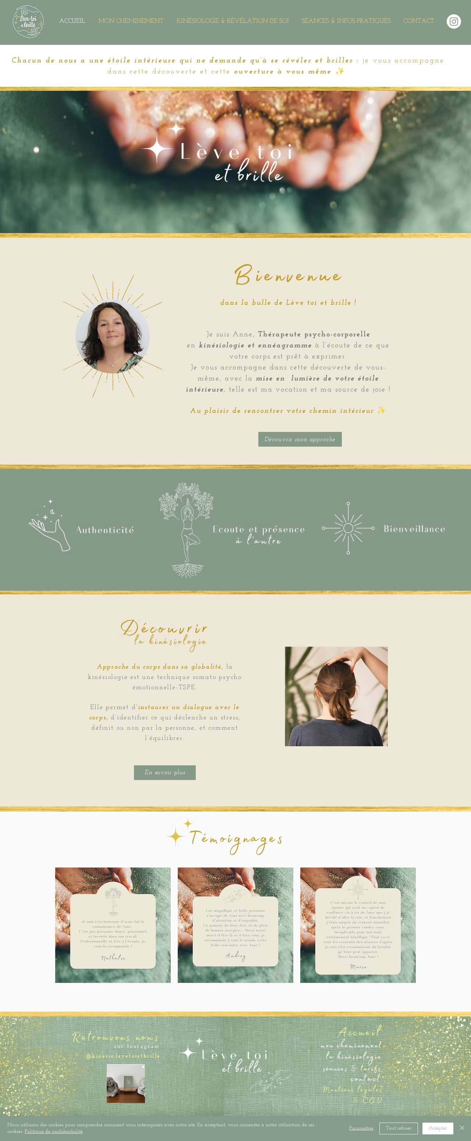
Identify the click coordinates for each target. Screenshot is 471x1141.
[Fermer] (462, 1128)
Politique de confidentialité (54, 1131)
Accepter (438, 1128)
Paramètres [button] (361, 1128)
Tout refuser (399, 1128)
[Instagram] (454, 21)
